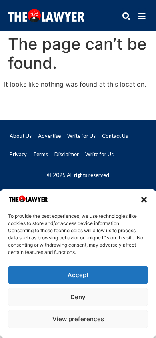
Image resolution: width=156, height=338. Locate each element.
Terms (40, 154)
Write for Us (81, 136)
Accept (78, 275)
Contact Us (115, 136)
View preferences (78, 319)
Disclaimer (66, 154)
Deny (78, 297)
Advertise (49, 136)
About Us (21, 136)
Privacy (18, 154)
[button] (144, 200)
